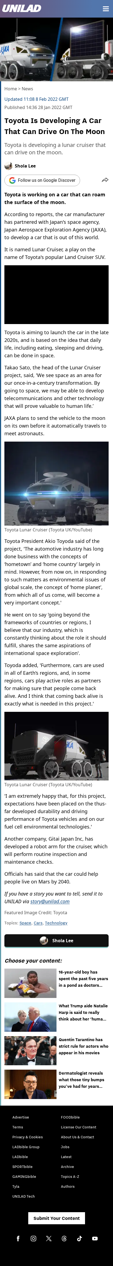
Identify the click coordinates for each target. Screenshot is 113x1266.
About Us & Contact (77, 1136)
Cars (38, 922)
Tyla (15, 1186)
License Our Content (78, 1127)
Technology (56, 922)
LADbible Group (25, 1146)
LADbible (20, 1156)
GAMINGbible (24, 1176)
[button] (105, 180)
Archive (67, 1166)
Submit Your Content (56, 1218)
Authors (68, 1186)
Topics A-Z (70, 1176)
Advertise (20, 1117)
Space (25, 922)
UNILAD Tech (23, 1196)
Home (10, 89)
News (27, 89)
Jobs (65, 1146)
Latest (66, 1156)
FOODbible (70, 1117)
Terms (17, 1127)
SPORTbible (22, 1166)
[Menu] (106, 9)
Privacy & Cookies (27, 1136)
